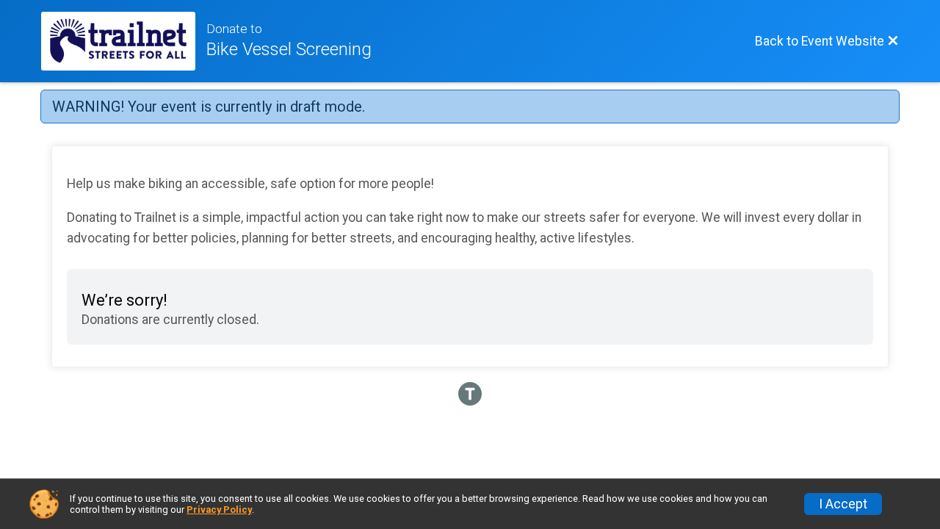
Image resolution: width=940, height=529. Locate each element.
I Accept (843, 504)
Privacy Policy (219, 509)
